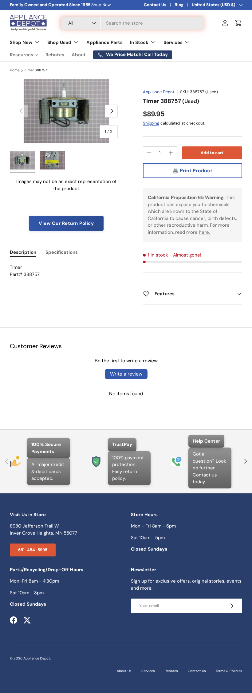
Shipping (151, 123)
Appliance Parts (104, 42)
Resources (21, 55)
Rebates (54, 55)
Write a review (126, 374)
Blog (179, 4)
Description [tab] (23, 252)
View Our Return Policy (66, 223)
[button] (238, 23)
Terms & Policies (229, 671)
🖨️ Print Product (192, 170)
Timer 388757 (36, 70)
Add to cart (212, 152)
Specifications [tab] (61, 252)
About (79, 55)
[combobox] (132, 23)
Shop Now (101, 4)
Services (148, 671)
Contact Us (155, 4)
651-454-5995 (32, 549)
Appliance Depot (158, 91)
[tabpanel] (66, 274)
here (204, 232)
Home (14, 70)
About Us (124, 671)
